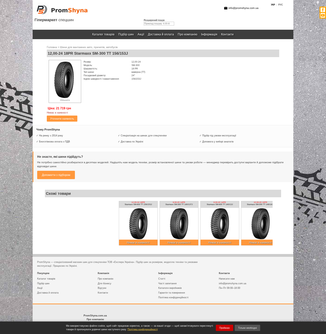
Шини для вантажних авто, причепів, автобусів (89, 47)
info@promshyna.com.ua (243, 7)
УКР (273, 4)
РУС (280, 4)
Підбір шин (126, 34)
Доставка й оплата (160, 34)
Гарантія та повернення (171, 292)
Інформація (209, 34)
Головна (52, 47)
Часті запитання (167, 283)
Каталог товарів (103, 34)
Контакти (227, 34)
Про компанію (187, 34)
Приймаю (224, 327)
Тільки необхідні (247, 327)
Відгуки (102, 288)
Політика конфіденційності (173, 297)
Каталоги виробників (170, 288)
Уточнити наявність (62, 118)
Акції (141, 34)
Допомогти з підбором (56, 174)
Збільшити (65, 100)
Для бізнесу (104, 283)
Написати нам (227, 278)
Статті (161, 278)
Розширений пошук (154, 20)
